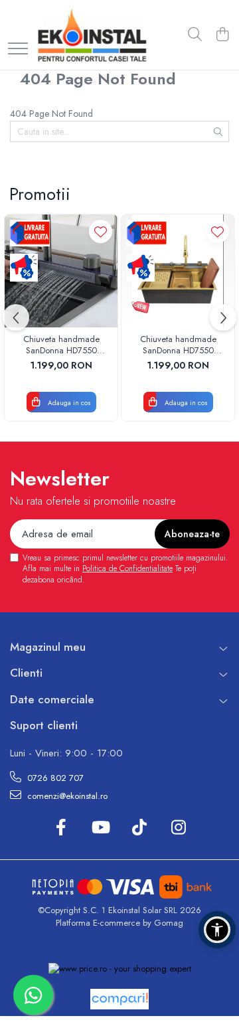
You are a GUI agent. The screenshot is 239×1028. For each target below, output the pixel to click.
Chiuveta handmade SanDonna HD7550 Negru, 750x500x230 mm (61, 345)
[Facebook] (60, 828)
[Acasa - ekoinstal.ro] (92, 35)
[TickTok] (139, 828)
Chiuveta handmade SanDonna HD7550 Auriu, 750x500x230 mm (178, 345)
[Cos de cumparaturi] (222, 35)
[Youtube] (100, 828)
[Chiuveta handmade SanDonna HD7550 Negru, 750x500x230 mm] (61, 270)
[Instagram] (178, 828)
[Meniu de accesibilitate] (217, 929)
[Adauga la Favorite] (100, 231)
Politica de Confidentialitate (127, 568)
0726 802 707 (54, 778)
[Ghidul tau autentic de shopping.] (119, 999)
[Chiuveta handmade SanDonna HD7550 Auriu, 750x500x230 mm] (177, 270)
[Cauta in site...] (195, 35)
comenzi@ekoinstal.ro (66, 796)
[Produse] (18, 49)
